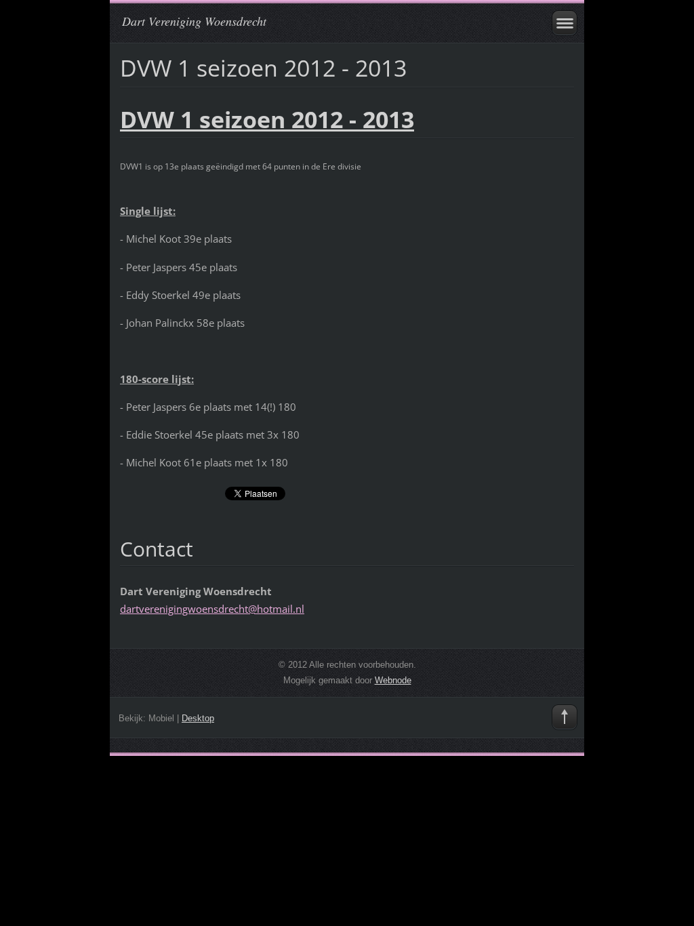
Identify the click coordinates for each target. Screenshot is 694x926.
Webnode (393, 680)
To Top (564, 717)
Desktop (198, 718)
